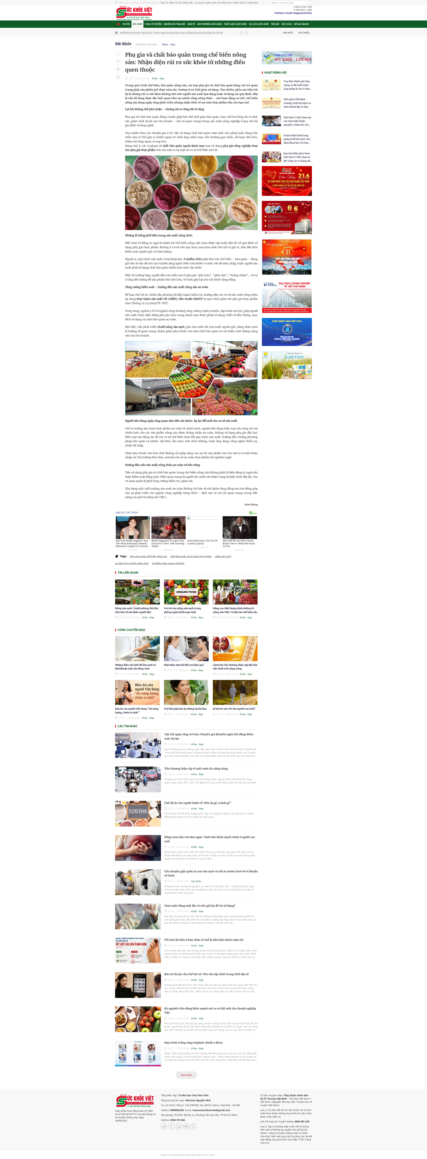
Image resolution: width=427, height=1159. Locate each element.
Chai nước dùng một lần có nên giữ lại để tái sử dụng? (199, 905)
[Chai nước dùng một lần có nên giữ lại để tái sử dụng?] (138, 916)
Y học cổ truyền (153, 24)
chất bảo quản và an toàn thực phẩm (191, 556)
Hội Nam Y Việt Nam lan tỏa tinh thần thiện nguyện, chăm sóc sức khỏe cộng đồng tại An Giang (297, 121)
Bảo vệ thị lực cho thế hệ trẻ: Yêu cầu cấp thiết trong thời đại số (206, 974)
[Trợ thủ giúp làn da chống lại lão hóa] (186, 692)
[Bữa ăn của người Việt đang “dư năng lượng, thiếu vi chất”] (137, 692)
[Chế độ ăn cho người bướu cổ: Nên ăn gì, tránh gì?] (138, 814)
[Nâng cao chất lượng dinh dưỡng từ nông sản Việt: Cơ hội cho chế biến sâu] (235, 592)
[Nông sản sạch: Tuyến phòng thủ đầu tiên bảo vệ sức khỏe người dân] (137, 592)
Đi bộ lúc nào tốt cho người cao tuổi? (234, 708)
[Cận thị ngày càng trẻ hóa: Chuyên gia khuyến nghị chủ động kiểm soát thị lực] (138, 745)
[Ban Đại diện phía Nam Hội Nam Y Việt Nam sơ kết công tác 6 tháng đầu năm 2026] (271, 157)
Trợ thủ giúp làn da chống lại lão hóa (185, 708)
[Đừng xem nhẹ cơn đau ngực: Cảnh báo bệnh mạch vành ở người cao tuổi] (138, 848)
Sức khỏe (137, 24)
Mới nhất (288, 32)
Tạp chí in (287, 24)
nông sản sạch (223, 556)
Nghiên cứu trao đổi (174, 24)
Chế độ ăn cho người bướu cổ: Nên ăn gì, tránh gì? (197, 803)
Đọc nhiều (303, 32)
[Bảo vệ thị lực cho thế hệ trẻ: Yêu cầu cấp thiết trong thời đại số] (138, 985)
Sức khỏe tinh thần (146, 44)
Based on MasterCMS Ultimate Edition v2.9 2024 (188, 1155)
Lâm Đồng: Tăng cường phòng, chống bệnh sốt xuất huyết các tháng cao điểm (164, 32)
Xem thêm (186, 1075)
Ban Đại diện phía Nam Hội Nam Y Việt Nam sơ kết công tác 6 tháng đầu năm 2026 (298, 157)
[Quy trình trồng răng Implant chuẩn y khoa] (138, 1053)
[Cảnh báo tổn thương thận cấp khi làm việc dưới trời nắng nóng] (235, 648)
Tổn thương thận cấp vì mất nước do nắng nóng (196, 768)
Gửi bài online (301, 24)
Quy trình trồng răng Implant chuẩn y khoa (193, 1042)
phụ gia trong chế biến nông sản (148, 556)
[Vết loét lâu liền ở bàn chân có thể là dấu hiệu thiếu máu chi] (138, 951)
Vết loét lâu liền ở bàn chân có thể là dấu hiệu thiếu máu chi (204, 939)
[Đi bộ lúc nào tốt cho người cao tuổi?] (235, 692)
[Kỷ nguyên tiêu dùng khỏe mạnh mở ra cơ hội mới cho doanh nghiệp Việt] (138, 1019)
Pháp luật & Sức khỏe (235, 24)
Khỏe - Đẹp (168, 44)
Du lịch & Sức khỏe (259, 24)
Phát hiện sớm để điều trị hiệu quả (184, 664)
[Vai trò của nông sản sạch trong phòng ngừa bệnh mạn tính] (186, 592)
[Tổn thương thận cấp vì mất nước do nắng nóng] (138, 779)
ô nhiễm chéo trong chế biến (168, 563)
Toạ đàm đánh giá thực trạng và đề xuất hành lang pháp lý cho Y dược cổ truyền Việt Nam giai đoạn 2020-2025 (297, 85)
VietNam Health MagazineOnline (293, 12)
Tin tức (126, 24)
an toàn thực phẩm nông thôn (132, 563)
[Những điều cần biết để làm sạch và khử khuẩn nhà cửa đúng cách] (137, 648)
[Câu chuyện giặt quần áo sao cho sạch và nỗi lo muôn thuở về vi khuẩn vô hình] (138, 882)
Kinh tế (191, 24)
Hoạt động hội (275, 72)
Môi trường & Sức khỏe (209, 24)
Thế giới (275, 24)
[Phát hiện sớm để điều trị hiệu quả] (186, 648)
